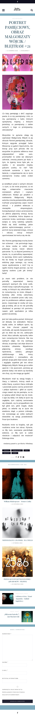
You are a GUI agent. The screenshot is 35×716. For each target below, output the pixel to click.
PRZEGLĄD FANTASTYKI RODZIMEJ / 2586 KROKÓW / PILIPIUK (17, 580)
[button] (3, 10)
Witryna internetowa (10, 678)
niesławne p (25, 50)
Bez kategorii (17, 18)
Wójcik (15, 453)
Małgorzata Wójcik (17, 450)
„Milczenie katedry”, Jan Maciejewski (11, 615)
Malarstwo (6, 450)
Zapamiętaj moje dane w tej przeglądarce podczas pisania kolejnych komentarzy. (13, 692)
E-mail (5, 670)
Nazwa (5, 662)
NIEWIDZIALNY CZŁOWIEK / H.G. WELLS (17, 540)
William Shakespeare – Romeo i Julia (17, 501)
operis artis (6, 453)
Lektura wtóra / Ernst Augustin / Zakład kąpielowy (24, 598)
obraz (27, 450)
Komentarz (6, 633)
